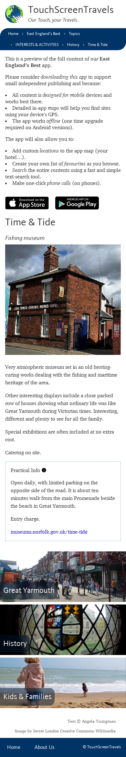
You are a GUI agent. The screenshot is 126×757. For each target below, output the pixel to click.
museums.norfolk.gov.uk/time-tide (49, 531)
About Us (45, 747)
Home (13, 747)
